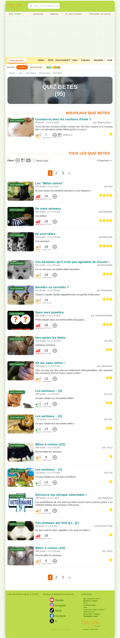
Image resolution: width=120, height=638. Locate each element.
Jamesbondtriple (104, 315)
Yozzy (109, 447)
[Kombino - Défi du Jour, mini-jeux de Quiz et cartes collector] (53, 67)
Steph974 (107, 498)
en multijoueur (73, 14)
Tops (75, 60)
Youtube (59, 600)
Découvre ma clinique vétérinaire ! (61, 494)
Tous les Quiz (16, 60)
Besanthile (107, 265)
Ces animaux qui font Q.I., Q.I (57, 522)
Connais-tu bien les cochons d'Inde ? (63, 119)
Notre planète (36, 67)
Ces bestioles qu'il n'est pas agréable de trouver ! (72, 262)
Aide (85, 607)
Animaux (22, 67)
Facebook (60, 615)
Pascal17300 (106, 526)
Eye (110, 394)
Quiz (20, 73)
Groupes (98, 60)
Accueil (12, 73)
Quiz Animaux (44, 73)
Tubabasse (107, 290)
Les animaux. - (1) (48, 469)
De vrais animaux (48, 208)
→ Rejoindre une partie (99, 14)
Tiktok (58, 610)
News (41, 60)
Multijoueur (62, 60)
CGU (85, 603)
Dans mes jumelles (49, 312)
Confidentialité (89, 605)
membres (54, 14)
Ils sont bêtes (45, 233)
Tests (51, 60)
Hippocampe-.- (105, 122)
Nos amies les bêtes (50, 337)
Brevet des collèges (92, 614)
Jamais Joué (42, 160)
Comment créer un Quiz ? (94, 609)
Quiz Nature (31, 73)
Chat (109, 60)
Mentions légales (90, 601)
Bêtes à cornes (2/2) (50, 444)
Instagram (60, 605)
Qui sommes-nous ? (92, 599)
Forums (85, 60)
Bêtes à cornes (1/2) (50, 548)
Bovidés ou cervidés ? (52, 287)
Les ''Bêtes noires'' (49, 183)
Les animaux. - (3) (48, 390)
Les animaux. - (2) (48, 416)
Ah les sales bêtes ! (50, 363)
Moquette (108, 211)
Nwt (110, 186)
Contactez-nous (90, 616)
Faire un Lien (89, 612)
